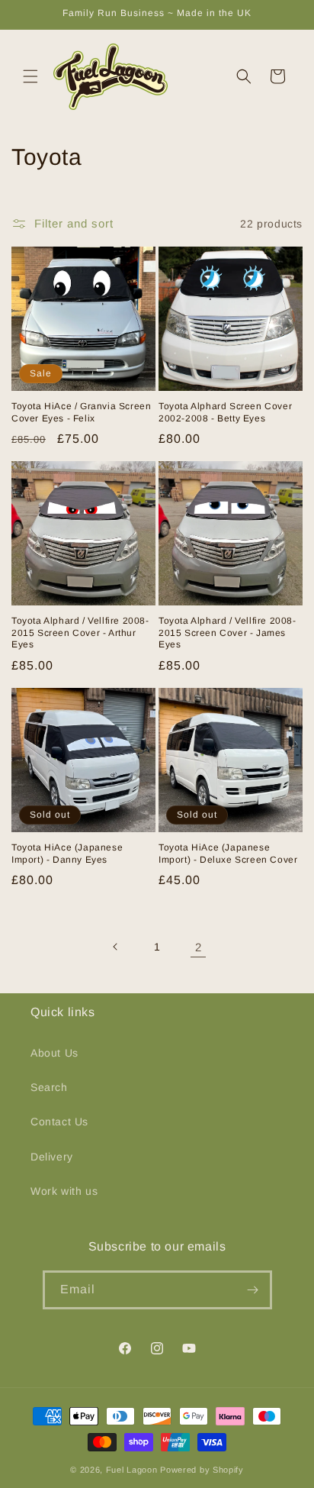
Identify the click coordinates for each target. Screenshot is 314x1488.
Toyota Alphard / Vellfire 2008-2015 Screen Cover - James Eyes (227, 632)
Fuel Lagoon (132, 1469)
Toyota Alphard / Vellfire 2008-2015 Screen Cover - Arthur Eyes (80, 632)
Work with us (64, 1191)
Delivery (51, 1157)
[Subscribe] (253, 1289)
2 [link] (198, 947)
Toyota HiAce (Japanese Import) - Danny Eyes (67, 853)
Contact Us (59, 1121)
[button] (30, 76)
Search (49, 1087)
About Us (54, 1053)
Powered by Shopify (202, 1469)
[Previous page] (116, 946)
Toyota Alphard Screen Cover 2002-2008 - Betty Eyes (225, 412)
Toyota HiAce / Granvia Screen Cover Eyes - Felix (81, 412)
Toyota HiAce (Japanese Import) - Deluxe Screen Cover (228, 853)
